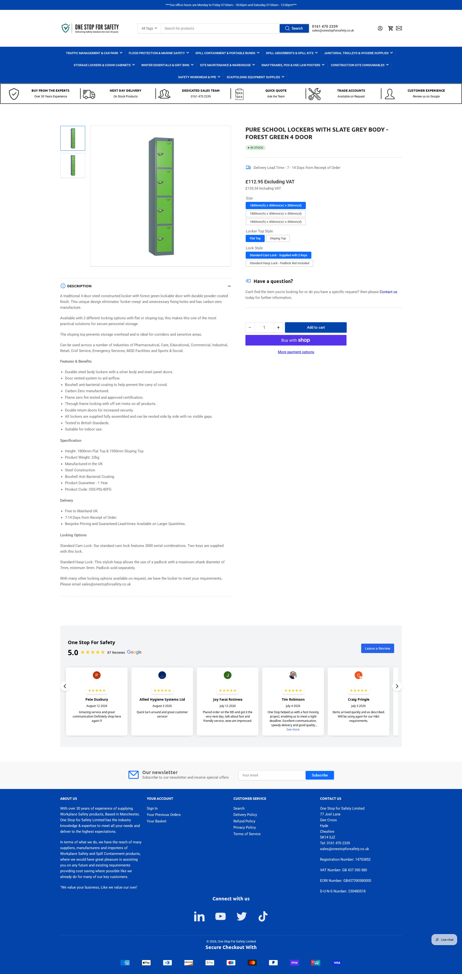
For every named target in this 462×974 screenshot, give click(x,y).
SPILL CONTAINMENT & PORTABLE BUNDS (225, 53)
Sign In (152, 808)
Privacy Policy (244, 827)
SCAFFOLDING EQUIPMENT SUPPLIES (253, 77)
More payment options (296, 352)
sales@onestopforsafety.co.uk (333, 30)
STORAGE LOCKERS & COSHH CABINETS (102, 65)
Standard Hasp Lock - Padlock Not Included (279, 263)
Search (297, 28)
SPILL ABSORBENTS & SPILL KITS (290, 53)
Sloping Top (278, 238)
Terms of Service (247, 834)
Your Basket (156, 821)
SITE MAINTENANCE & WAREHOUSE (225, 65)
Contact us (388, 292)
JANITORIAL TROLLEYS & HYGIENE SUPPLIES (356, 53)
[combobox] (235, 28)
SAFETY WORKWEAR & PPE (197, 77)
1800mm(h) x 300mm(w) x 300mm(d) (276, 205)
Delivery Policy (245, 815)
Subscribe (320, 775)
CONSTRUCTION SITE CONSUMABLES (358, 65)
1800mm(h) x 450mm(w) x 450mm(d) (276, 222)
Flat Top (255, 238)
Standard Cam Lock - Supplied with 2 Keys (278, 255)
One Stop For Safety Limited (237, 941)
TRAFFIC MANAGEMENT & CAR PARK (92, 53)
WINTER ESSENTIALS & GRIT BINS (165, 65)
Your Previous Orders (164, 815)
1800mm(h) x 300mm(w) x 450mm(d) (276, 213)
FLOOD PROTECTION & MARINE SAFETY (157, 53)
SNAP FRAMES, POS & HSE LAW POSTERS (290, 65)
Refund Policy (244, 821)
